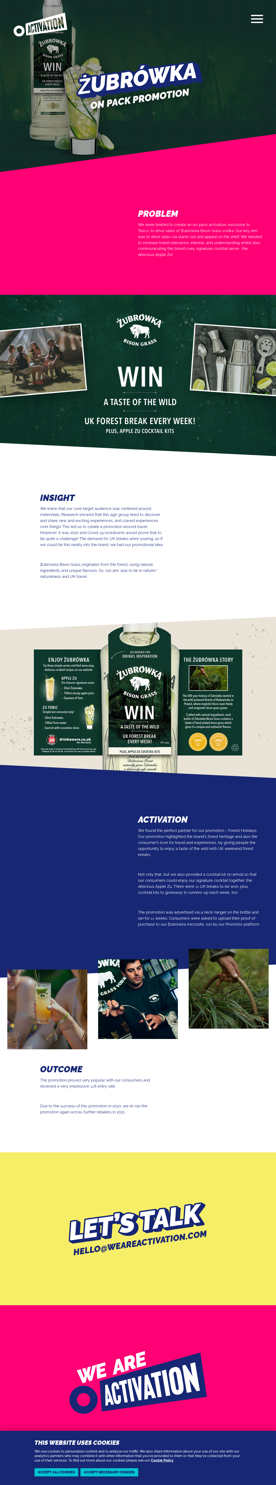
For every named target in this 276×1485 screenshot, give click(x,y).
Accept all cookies (56, 1472)
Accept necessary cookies (109, 1472)
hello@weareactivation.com (140, 1243)
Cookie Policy (162, 1460)
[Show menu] (257, 19)
